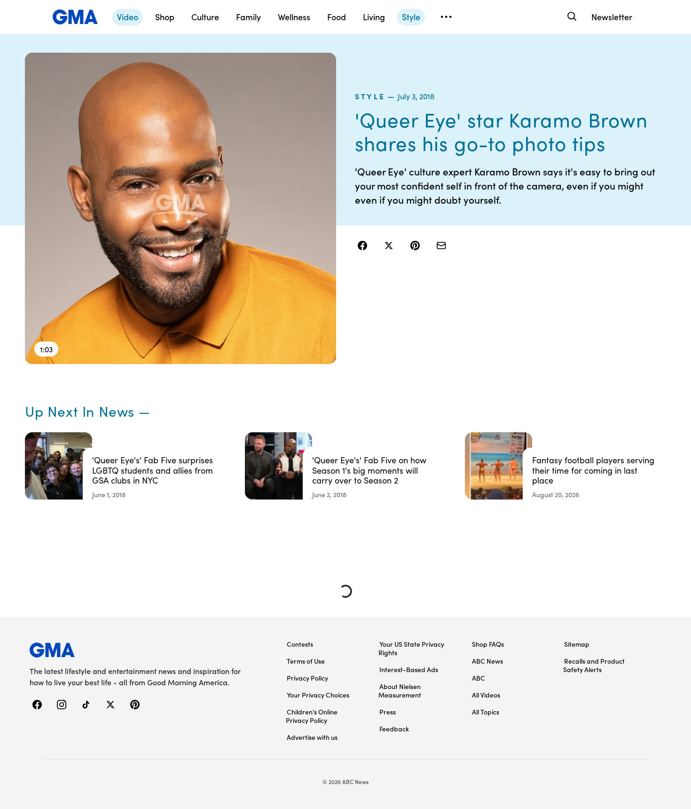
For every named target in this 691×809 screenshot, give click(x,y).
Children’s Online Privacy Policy (312, 716)
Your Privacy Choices (318, 694)
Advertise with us (312, 737)
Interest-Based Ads (408, 669)
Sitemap (576, 644)
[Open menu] (446, 16)
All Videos (486, 694)
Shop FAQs (488, 644)
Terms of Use (306, 661)
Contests (300, 644)
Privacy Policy (307, 677)
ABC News (487, 661)
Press (387, 711)
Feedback (394, 728)
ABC (478, 677)
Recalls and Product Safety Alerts (594, 665)
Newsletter (611, 17)
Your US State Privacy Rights (411, 648)
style (370, 96)
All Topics (485, 711)
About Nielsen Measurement (399, 690)
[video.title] (180, 208)
